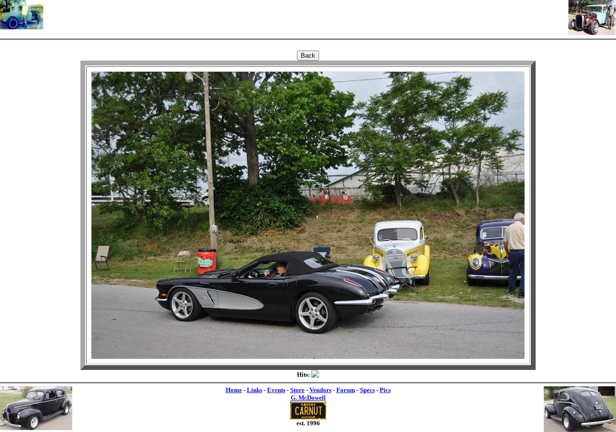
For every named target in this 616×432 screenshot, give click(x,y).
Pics (385, 390)
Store (297, 390)
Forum (345, 390)
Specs (367, 390)
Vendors (320, 390)
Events (276, 390)
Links (254, 390)
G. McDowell (308, 397)
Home (234, 390)
